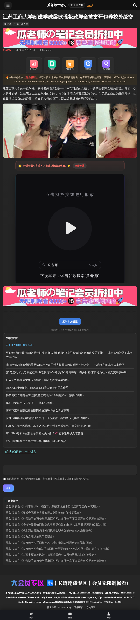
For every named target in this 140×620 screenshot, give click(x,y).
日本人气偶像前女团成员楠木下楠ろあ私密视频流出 (37, 380)
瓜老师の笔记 (57, 5)
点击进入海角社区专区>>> (20, 345)
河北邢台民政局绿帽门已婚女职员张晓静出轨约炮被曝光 (57, 530)
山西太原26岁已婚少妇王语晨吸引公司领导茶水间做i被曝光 (58, 554)
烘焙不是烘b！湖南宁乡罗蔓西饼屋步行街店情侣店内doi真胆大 (61, 506)
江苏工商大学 (21, 24)
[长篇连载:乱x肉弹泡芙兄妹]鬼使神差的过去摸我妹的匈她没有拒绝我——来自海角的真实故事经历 (65, 364)
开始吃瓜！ (8, 50)
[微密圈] (88, 65)
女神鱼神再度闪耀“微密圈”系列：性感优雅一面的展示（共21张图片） (48, 418)
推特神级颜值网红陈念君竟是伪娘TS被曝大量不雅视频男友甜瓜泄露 (64, 524)
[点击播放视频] (70, 228)
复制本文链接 (70, 321)
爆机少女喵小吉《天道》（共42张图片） (30, 402)
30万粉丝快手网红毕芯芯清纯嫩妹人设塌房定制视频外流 (57, 542)
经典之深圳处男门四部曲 (38, 536)
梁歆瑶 (7, 24)
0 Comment (46, 50)
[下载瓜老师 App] (90, 5)
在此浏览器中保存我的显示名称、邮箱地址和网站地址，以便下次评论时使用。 (48, 478)
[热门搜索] (106, 65)
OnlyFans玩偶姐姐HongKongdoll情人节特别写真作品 (37, 387)
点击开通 (80, 165)
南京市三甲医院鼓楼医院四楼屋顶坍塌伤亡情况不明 (37, 410)
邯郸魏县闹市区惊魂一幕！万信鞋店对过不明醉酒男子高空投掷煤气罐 (48, 425)
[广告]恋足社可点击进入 (20, 451)
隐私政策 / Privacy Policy (59, 607)
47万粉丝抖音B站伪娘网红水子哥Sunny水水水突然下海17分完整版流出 (65, 548)
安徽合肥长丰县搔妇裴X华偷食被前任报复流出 (51, 512)
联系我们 (78, 607)
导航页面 (90, 607)
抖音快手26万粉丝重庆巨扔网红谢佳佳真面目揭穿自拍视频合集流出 (64, 518)
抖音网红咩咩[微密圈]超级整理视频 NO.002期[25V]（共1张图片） (45, 395)
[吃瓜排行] (34, 65)
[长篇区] (52, 65)
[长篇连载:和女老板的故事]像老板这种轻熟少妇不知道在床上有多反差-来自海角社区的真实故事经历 (66, 372)
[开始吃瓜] (70, 65)
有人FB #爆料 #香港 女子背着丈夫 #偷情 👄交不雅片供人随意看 (44, 433)
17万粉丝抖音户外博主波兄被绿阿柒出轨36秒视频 (36, 441)
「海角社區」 (31, 77)
